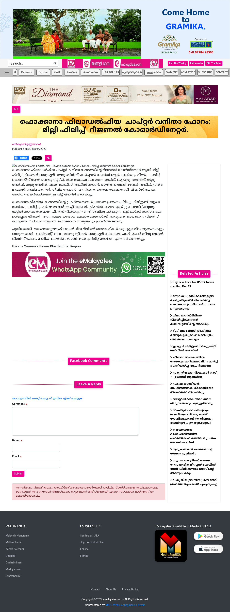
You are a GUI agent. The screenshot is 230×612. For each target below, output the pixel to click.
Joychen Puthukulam (92, 542)
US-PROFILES (111, 72)
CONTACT (222, 72)
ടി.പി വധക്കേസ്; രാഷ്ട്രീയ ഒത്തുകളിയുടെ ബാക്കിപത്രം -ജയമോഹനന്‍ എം (191, 335)
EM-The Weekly (177, 63)
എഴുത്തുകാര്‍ (132, 72)
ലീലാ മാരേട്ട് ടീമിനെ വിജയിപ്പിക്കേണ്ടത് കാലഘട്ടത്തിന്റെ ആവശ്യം (189, 320)
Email (15, 456)
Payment (172, 72)
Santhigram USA (89, 535)
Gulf (57, 72)
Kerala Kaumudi (15, 549)
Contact (95, 589)
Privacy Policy (130, 589)
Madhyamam (13, 569)
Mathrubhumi (13, 542)
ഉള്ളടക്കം (154, 72)
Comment (18, 403)
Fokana (84, 549)
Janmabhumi (13, 576)
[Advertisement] (88, 315)
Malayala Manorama (17, 535)
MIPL (108, 605)
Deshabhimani (14, 562)
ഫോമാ (72, 72)
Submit (18, 473)
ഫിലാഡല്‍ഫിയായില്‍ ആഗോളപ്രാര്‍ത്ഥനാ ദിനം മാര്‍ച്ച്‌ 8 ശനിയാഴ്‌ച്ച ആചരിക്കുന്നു (194, 362)
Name (16, 440)
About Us (111, 589)
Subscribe (205, 72)
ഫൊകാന (90, 72)
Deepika (10, 555)
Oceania (26, 72)
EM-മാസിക (196, 63)
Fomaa (84, 555)
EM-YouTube (214, 63)
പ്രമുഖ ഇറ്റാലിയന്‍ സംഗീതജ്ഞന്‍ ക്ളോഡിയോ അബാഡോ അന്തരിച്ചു (191, 388)
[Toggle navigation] (7, 72)
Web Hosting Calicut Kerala (129, 605)
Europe (43, 72)
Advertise (188, 72)
